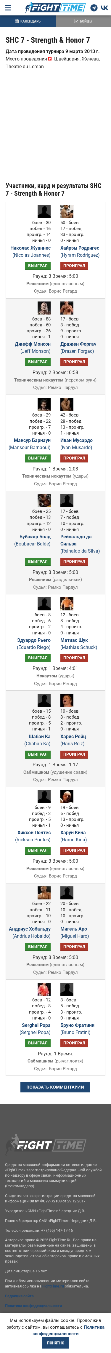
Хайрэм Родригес (80, 251)
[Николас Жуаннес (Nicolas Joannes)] (43, 216)
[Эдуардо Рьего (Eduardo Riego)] (43, 609)
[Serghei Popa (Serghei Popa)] (43, 994)
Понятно (55, 1343)
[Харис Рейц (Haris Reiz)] (68, 705)
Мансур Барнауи (30, 444)
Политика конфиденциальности (33, 1305)
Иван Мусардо (76, 444)
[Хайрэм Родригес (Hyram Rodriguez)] (68, 216)
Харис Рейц (73, 740)
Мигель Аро (74, 932)
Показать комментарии (55, 1087)
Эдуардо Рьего (34, 643)
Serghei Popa (35, 1028)
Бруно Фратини (77, 1028)
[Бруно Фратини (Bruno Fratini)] (68, 994)
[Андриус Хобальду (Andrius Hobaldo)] (43, 898)
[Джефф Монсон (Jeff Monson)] (43, 313)
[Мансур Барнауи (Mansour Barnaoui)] (43, 409)
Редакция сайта (19, 1296)
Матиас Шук (78, 643)
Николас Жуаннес (30, 251)
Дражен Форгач (78, 347)
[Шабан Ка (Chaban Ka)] (43, 705)
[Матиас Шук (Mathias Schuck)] (68, 609)
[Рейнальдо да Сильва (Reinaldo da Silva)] (68, 505)
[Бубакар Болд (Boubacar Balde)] (43, 505)
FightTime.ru (53, 1286)
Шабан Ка (37, 740)
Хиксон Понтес (33, 836)
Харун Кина (73, 836)
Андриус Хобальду (30, 932)
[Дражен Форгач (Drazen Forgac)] (68, 313)
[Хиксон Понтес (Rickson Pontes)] (43, 801)
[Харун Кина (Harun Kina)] (68, 801)
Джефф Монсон (33, 347)
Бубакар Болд (32, 540)
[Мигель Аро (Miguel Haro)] (68, 898)
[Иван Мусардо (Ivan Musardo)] (68, 409)
